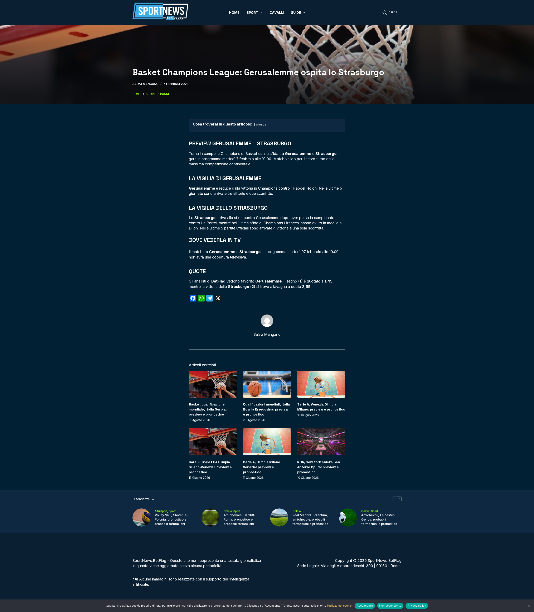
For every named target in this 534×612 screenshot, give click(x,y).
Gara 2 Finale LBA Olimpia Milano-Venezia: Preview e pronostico (210, 467)
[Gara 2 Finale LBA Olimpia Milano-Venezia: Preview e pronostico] (213, 441)
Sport (252, 12)
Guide (296, 12)
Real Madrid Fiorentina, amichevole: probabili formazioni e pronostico (310, 519)
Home (234, 12)
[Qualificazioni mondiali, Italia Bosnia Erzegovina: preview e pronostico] (267, 384)
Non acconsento (390, 605)
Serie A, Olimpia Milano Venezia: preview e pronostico (261, 467)
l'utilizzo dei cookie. (340, 605)
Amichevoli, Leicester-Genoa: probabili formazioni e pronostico (379, 519)
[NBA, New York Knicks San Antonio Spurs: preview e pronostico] (321, 441)
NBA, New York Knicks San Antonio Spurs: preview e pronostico (318, 467)
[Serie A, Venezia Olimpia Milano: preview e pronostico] (321, 384)
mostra (261, 124)
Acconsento (365, 605)
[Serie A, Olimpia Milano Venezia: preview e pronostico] (267, 441)
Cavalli (277, 12)
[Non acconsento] (529, 606)
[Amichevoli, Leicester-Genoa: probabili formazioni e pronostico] (348, 517)
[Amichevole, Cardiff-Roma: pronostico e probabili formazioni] (210, 517)
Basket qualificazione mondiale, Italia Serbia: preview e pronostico (208, 409)
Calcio (228, 511)
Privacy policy (417, 605)
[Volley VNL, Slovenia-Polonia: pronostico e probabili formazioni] (141, 517)
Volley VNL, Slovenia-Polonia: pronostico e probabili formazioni (171, 519)
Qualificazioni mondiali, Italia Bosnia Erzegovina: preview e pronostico (266, 409)
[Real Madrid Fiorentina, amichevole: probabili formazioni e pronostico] (279, 517)
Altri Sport (161, 511)
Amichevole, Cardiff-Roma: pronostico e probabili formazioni (240, 519)
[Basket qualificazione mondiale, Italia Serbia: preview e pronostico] (213, 384)
